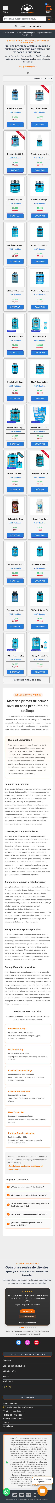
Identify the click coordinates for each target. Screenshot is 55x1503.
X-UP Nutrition (15, 112)
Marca (22, 26)
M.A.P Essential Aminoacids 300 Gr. (40, 382)
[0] (51, 7)
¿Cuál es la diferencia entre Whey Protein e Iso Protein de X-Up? (28, 1204)
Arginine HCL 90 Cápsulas (16, 108)
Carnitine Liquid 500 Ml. (40, 154)
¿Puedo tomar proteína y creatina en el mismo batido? (25, 1167)
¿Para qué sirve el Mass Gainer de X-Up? (27, 1214)
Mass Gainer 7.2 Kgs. (40, 428)
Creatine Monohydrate (40, 200)
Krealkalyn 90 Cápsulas (16, 382)
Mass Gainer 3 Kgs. (15, 428)
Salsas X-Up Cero (15, 519)
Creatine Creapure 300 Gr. (16, 200)
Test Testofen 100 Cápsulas (16, 565)
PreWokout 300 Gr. (40, 473)
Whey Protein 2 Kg (40, 656)
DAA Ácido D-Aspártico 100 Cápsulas (16, 245)
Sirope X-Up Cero (40, 519)
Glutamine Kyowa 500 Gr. (40, 291)
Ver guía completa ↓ (28, 67)
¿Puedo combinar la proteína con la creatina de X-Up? (25, 1224)
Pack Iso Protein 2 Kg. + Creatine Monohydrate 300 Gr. (16, 473)
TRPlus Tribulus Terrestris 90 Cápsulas (40, 610)
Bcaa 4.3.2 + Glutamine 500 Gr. (40, 108)
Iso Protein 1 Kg (16, 336)
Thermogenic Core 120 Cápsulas (16, 610)
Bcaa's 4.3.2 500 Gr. (15, 154)
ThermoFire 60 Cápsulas (40, 565)
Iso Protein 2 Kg (40, 336)
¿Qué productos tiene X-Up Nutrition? (26, 1187)
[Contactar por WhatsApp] (6, 1492)
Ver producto (27, 1311)
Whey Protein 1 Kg (16, 656)
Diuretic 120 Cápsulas (40, 245)
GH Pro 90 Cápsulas (15, 291)
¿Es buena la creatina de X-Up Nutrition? (27, 1195)
